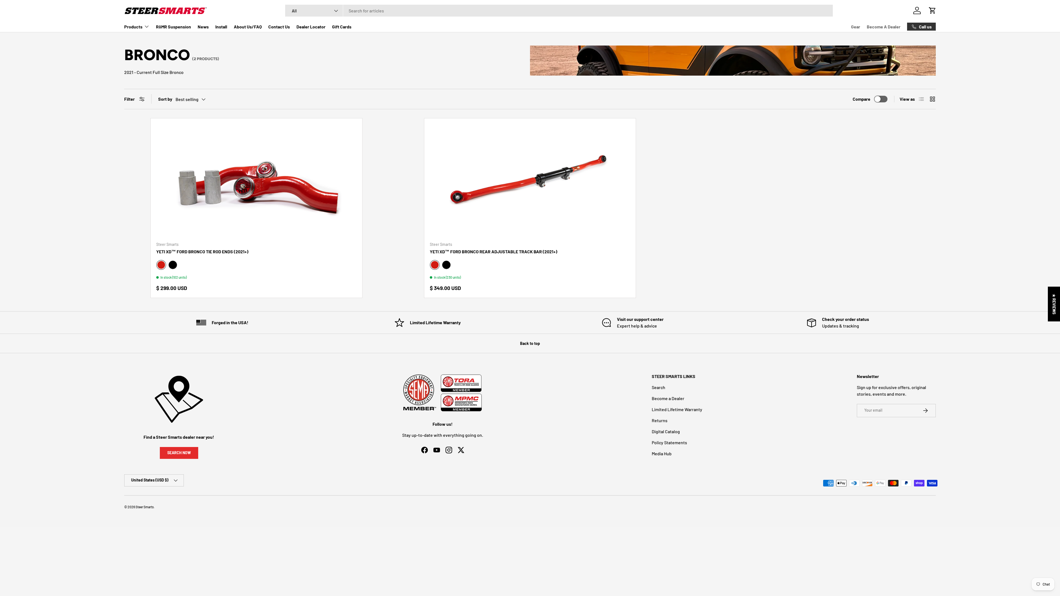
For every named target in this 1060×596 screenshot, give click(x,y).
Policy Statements (669, 442)
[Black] (172, 264)
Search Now (179, 452)
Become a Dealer (668, 398)
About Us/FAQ (248, 26)
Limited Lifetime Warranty (677, 409)
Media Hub (662, 453)
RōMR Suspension (173, 26)
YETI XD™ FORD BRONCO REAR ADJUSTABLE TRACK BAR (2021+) (493, 251)
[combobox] (559, 11)
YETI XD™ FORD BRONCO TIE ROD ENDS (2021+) (202, 251)
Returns (659, 420)
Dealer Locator (310, 26)
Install (221, 26)
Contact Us (279, 26)
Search (658, 387)
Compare (861, 99)
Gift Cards (341, 26)
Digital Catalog (666, 431)
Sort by (165, 99)
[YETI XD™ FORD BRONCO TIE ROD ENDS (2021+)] (256, 180)
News (203, 26)
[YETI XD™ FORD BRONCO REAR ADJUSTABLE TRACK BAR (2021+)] (530, 180)
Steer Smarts (145, 507)
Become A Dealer (883, 26)
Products (133, 26)
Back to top (530, 343)
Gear (855, 26)
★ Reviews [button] (1054, 304)
